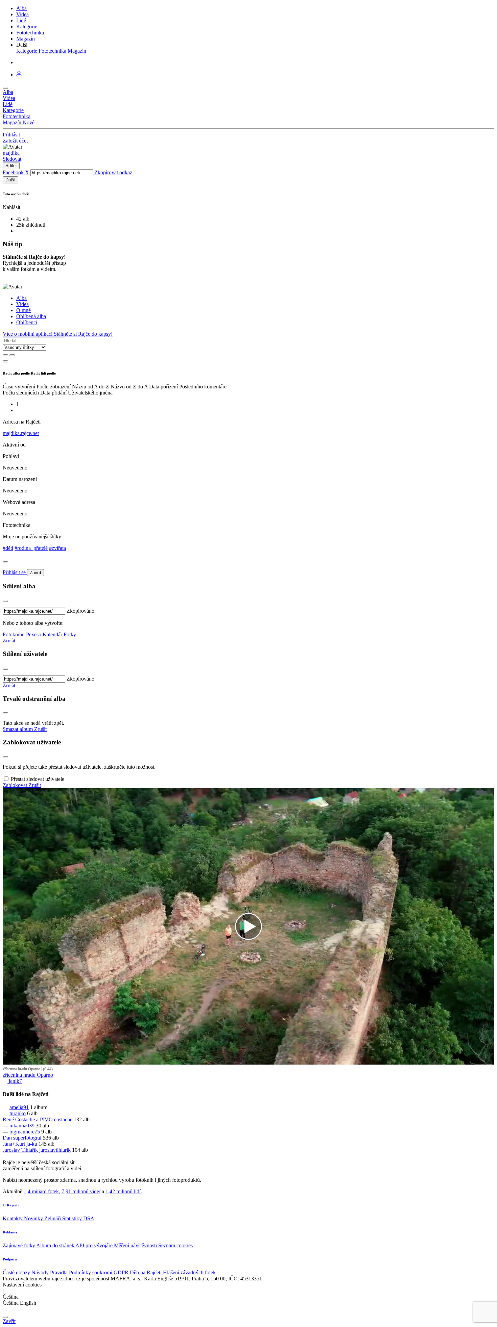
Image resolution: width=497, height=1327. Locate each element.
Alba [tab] (21, 298)
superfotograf (27, 1138)
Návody (40, 1272)
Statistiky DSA (78, 1218)
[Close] (5, 562)
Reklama (10, 1232)
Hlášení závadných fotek (189, 1272)
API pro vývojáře (94, 1245)
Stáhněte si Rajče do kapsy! (83, 334)
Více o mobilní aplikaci (28, 334)
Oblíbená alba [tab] (31, 316)
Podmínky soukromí (91, 1272)
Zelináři (53, 1218)
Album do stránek (55, 1245)
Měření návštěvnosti (136, 1245)
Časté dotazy (17, 1272)
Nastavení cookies (22, 1284)
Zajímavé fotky (19, 1245)
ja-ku (31, 1144)
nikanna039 (21, 1125)
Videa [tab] (22, 304)
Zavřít (35, 572)
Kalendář (53, 634)
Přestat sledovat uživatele (37, 779)
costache (63, 1119)
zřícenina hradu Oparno (28, 1075)
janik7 (14, 1081)
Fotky (70, 634)
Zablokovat (15, 785)
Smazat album (18, 729)
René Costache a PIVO (28, 1119)
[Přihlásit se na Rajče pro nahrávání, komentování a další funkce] (19, 74)
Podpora (10, 1259)
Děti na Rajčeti (146, 1272)
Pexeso (34, 634)
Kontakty (13, 1218)
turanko (17, 1113)
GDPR (122, 1272)
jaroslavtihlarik (55, 1150)
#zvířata (57, 548)
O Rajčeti (11, 1205)
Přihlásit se (15, 572)
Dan (8, 1138)
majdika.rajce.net (21, 433)
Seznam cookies (175, 1245)
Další (10, 179)
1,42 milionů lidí (123, 1191)
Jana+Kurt (14, 1144)
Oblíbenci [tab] (26, 322)
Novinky (34, 1218)
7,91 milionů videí (81, 1191)
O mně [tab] (23, 310)
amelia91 (19, 1107)
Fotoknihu (14, 634)
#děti (8, 548)
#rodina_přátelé (31, 548)
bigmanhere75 (24, 1131)
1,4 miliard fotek (41, 1191)
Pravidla (59, 1272)
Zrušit (9, 640)
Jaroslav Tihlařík (21, 1150)
